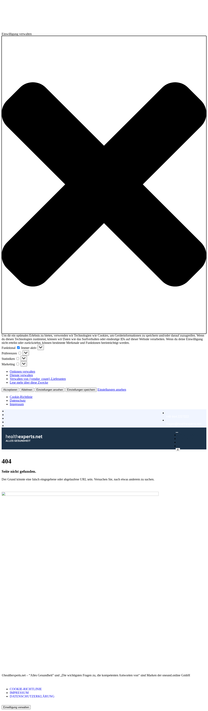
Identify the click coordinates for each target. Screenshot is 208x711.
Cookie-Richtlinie (21, 397)
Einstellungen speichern (81, 389)
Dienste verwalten (21, 375)
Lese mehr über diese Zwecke (29, 382)
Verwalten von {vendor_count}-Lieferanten (38, 379)
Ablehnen (26, 389)
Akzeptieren (10, 389)
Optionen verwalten (22, 371)
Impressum (17, 404)
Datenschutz (18, 400)
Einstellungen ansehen (49, 389)
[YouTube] (3, 664)
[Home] (24, 440)
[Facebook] (3, 657)
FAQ (181, 446)
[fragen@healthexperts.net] (183, 418)
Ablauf (184, 442)
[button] (104, 185)
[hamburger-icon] (177, 432)
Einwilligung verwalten (16, 707)
